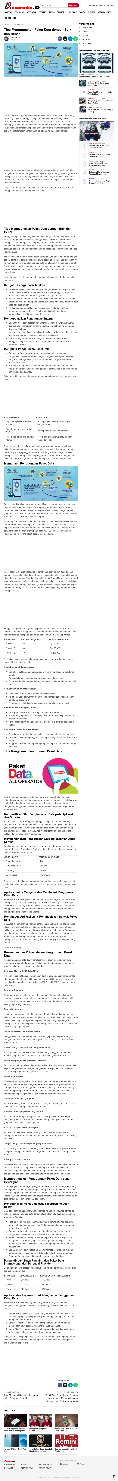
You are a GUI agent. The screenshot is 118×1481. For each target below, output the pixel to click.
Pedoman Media (45, 1464)
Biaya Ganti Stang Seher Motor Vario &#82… (99, 93)
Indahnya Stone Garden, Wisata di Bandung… (99, 173)
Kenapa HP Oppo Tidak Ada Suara (15, 1450)
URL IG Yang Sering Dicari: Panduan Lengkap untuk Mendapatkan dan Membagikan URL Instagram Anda (61, 1396)
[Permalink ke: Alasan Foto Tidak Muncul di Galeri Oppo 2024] (66, 1420)
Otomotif (82, 74)
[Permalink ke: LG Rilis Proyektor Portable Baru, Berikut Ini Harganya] (15, 1420)
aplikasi (86, 40)
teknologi (87, 28)
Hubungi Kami (9, 1464)
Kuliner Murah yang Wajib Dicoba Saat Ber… (99, 182)
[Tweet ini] (65, 38)
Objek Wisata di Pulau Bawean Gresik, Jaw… (98, 164)
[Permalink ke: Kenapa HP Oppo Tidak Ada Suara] (15, 1440)
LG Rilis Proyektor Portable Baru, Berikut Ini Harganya (14, 1429)
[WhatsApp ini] (75, 38)
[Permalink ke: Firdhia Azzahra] (6, 38)
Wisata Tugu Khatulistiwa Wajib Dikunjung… (99, 155)
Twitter (82, 1464)
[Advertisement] (41, 96)
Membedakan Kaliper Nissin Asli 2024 (94, 77)
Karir (23, 1464)
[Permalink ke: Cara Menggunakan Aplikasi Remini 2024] (66, 1440)
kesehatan (87, 44)
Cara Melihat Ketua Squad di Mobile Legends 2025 (40, 1450)
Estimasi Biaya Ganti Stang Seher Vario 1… (98, 84)
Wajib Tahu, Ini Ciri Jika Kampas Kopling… (100, 111)
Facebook (65, 1464)
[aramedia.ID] (22, 5)
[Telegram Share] (70, 38)
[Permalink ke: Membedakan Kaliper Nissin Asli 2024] (96, 63)
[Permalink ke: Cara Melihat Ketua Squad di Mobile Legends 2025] (40, 1440)
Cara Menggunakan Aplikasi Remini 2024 (66, 1450)
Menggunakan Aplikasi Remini (38, 1429)
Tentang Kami (27, 1468)
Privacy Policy (45, 1468)
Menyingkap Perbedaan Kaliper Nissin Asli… (100, 102)
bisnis (85, 32)
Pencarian (73, 5)
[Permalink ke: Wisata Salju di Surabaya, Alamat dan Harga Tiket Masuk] (96, 131)
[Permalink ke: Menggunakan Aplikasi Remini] (40, 1420)
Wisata (91, 143)
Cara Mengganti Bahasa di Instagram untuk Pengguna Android (21, 1394)
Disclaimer (8, 1468)
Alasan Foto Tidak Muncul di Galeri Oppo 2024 (66, 1429)
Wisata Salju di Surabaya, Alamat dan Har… (99, 146)
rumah (85, 36)
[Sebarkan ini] (60, 38)
